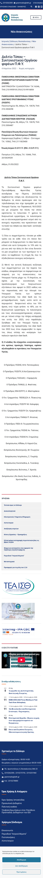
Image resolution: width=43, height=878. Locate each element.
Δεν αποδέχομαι (21, 866)
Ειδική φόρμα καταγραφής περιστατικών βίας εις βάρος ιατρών (21, 541)
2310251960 (31, 773)
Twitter (39, 7)
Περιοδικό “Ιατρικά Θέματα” (14, 556)
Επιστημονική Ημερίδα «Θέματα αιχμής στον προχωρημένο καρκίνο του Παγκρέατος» (24, 720)
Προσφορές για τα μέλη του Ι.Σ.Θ (15, 567)
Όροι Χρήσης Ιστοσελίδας (13, 800)
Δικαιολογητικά (9, 511)
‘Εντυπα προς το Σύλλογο (13, 505)
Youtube (41, 7)
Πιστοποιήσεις (8, 837)
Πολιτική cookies (9, 807)
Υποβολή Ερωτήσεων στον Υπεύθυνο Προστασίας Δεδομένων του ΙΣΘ (18, 811)
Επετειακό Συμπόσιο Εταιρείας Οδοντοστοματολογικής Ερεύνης (21, 730)
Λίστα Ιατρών (8, 523)
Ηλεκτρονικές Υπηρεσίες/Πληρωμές (17, 517)
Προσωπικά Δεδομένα (12, 803)
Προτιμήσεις (21, 872)
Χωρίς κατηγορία (26, 68)
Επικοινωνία (38, 3)
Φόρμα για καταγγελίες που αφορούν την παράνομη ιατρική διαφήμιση (18, 549)
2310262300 (8, 3)
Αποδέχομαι (21, 860)
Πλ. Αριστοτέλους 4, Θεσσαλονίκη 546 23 (20, 769)
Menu (36, 17)
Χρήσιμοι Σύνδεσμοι (8, 7)
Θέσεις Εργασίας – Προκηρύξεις (15, 534)
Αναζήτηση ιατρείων (11, 529)
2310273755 (20, 773)
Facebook (36, 7)
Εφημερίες (21, 7)
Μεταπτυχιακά (9, 561)
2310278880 (13, 781)
